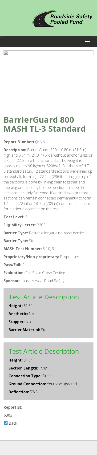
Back (12, 423)
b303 (8, 415)
